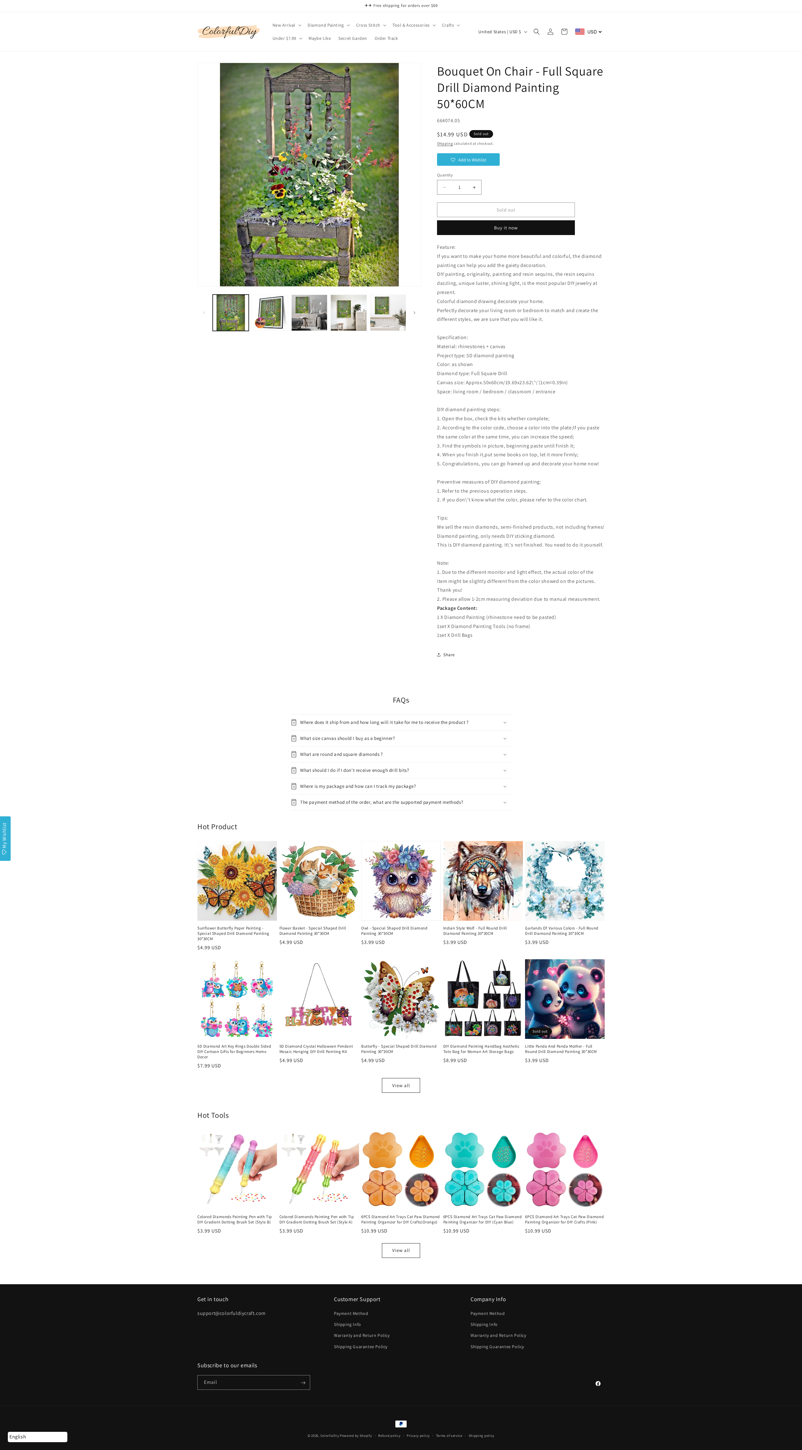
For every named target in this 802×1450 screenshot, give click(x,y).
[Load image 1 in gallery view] (231, 313)
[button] (286, 25)
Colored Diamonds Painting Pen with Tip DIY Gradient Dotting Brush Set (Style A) (316, 1219)
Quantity (445, 175)
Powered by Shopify (356, 1435)
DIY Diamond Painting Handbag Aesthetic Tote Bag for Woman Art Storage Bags (481, 1049)
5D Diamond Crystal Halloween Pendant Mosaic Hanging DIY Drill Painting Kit (316, 1049)
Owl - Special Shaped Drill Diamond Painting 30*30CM (394, 931)
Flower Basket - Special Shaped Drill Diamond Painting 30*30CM (312, 931)
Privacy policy (418, 1435)
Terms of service (449, 1435)
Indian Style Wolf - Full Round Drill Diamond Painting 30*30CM (475, 931)
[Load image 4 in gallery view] (349, 313)
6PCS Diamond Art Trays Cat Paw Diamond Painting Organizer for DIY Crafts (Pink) (564, 1219)
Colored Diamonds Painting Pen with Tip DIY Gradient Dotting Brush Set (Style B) (234, 1219)
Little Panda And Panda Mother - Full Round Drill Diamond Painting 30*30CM (561, 1049)
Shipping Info (347, 1324)
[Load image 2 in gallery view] (270, 313)
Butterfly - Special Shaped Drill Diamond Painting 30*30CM (398, 1049)
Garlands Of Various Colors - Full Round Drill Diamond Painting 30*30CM (561, 931)
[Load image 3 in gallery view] (309, 313)
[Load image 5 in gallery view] (388, 313)
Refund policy (389, 1435)
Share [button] (449, 654)
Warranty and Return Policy (362, 1335)
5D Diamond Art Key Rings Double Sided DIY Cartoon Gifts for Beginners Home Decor (234, 1052)
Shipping (445, 143)
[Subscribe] (303, 1382)
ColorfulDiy (329, 1435)
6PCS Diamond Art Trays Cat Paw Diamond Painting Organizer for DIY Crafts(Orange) (400, 1219)
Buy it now (506, 228)
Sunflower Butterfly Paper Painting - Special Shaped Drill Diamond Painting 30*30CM (233, 933)
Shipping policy (482, 1435)
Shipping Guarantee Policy (361, 1346)
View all (401, 1085)
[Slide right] (414, 313)
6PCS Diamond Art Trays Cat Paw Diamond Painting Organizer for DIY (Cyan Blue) (482, 1219)
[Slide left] (204, 313)
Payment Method (351, 1313)
